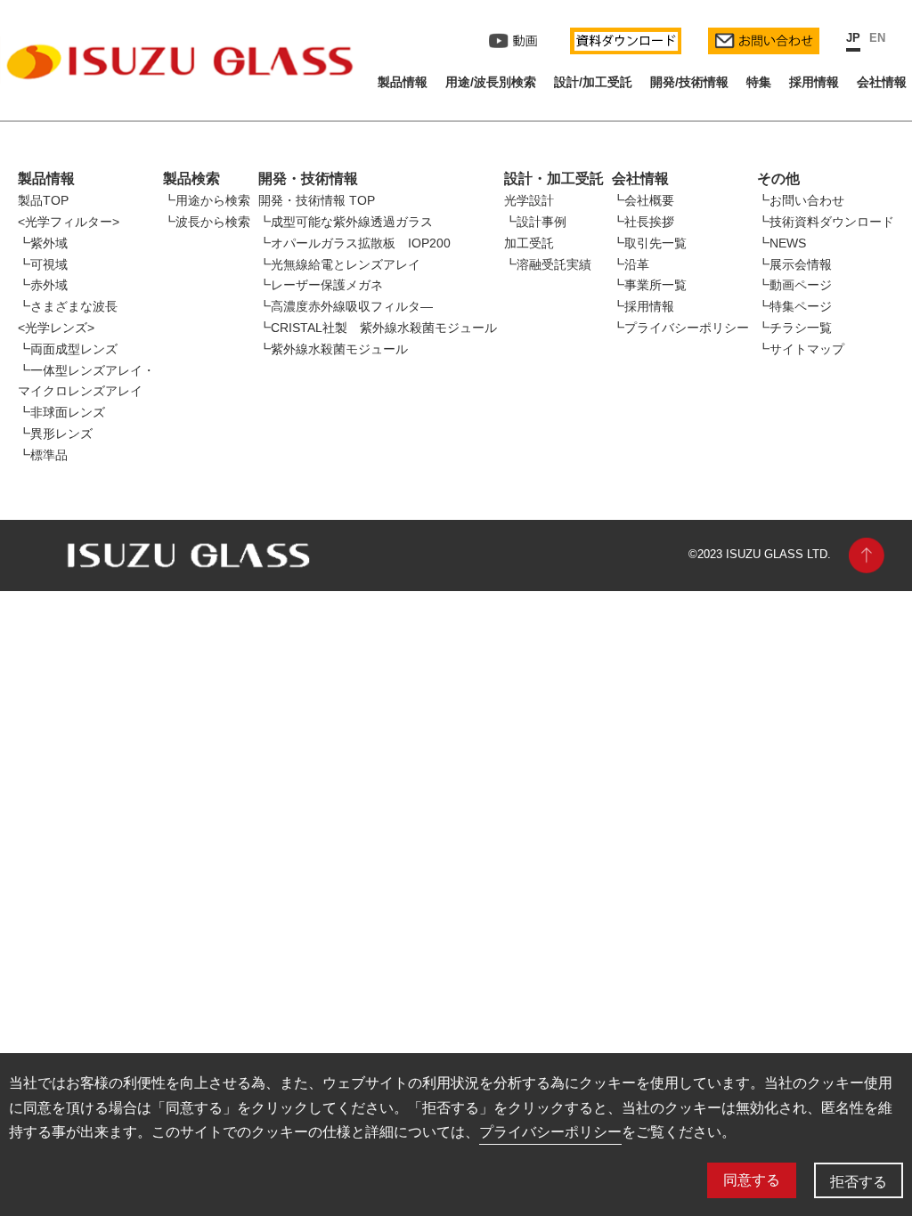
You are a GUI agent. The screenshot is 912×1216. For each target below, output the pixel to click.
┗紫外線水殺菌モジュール (333, 349)
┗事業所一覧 (649, 285)
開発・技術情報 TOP (316, 200)
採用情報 (814, 82)
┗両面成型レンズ (68, 349)
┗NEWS (781, 243)
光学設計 (529, 200)
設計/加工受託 (593, 82)
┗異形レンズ (55, 433)
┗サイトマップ (800, 349)
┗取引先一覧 (649, 243)
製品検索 (191, 178)
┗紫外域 (43, 243)
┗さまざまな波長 (68, 306)
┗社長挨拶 (643, 222)
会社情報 (882, 82)
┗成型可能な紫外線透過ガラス (345, 222)
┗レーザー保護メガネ (320, 285)
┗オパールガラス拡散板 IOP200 (354, 243)
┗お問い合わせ (800, 200)
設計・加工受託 (554, 178)
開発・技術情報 (308, 178)
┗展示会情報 (794, 264)
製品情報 (403, 82)
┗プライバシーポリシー (680, 327)
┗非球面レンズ (61, 412)
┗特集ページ (794, 306)
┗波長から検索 (206, 222)
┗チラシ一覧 (794, 327)
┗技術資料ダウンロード (825, 222)
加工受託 (529, 243)
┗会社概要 (643, 200)
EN (877, 38)
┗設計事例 (535, 222)
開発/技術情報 (689, 82)
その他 (778, 178)
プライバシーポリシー (550, 1131)
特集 (758, 82)
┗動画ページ (794, 285)
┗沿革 (630, 264)
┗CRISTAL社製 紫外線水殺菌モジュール (377, 327)
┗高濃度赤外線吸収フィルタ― (345, 306)
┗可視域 (43, 264)
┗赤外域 (43, 285)
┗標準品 (43, 455)
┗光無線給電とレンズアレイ (339, 264)
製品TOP (43, 200)
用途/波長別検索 (490, 82)
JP (853, 38)
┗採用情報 (643, 306)
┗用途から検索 (206, 200)
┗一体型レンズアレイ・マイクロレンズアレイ (86, 381)
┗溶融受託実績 (547, 264)
